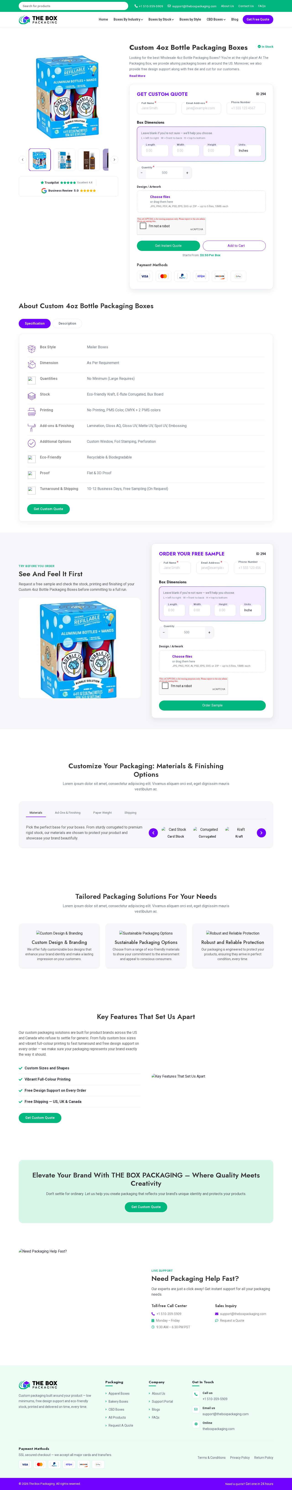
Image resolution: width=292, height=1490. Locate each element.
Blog (234, 19)
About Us (227, 6)
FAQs (262, 6)
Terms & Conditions (212, 1457)
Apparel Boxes (119, 1393)
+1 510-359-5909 (151, 6)
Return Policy (263, 1457)
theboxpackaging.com (219, 1429)
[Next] (261, 832)
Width (180, 144)
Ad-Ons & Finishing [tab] (68, 812)
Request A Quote (121, 1425)
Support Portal (162, 1401)
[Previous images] (22, 160)
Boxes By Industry (127, 19)
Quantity (147, 167)
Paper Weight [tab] (102, 812)
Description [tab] (67, 323)
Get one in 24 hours (259, 1484)
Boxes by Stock (160, 19)
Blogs (156, 1409)
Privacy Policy (240, 1457)
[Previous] (153, 832)
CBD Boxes (215, 19)
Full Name (148, 103)
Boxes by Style (190, 19)
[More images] (114, 160)
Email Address (196, 103)
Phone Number (240, 102)
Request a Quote (232, 1320)
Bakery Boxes (118, 1401)
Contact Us (246, 6)
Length (150, 144)
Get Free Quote (258, 19)
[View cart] (271, 6)
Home (103, 19)
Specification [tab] (35, 323)
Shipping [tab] (130, 812)
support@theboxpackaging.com (194, 6)
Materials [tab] (36, 812)
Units (242, 144)
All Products (117, 1417)
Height (212, 144)
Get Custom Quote (48, 509)
